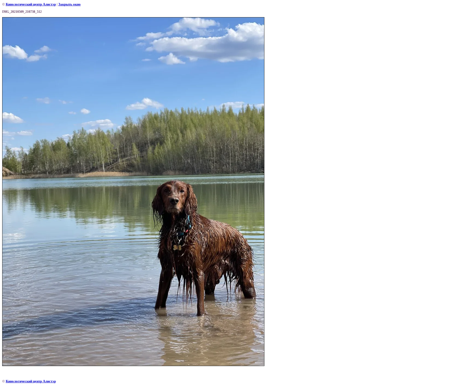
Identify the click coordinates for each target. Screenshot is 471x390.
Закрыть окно (69, 4)
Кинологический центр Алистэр (31, 4)
